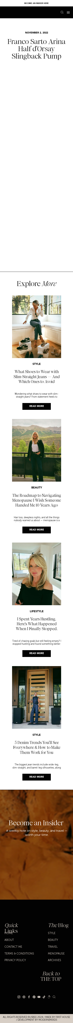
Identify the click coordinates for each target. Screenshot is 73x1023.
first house (63, 1017)
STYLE (37, 364)
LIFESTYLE (37, 611)
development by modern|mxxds (37, 1020)
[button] (68, 12)
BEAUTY (36, 487)
